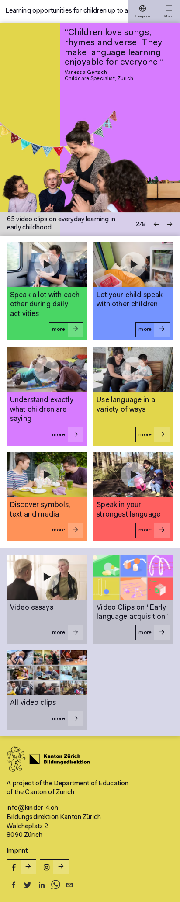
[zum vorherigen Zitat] (156, 224)
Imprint (17, 851)
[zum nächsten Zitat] (169, 224)
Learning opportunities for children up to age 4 (66, 10)
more (58, 329)
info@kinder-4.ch (32, 808)
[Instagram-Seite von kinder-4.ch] (54, 866)
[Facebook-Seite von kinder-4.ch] (21, 866)
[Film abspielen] (46, 265)
